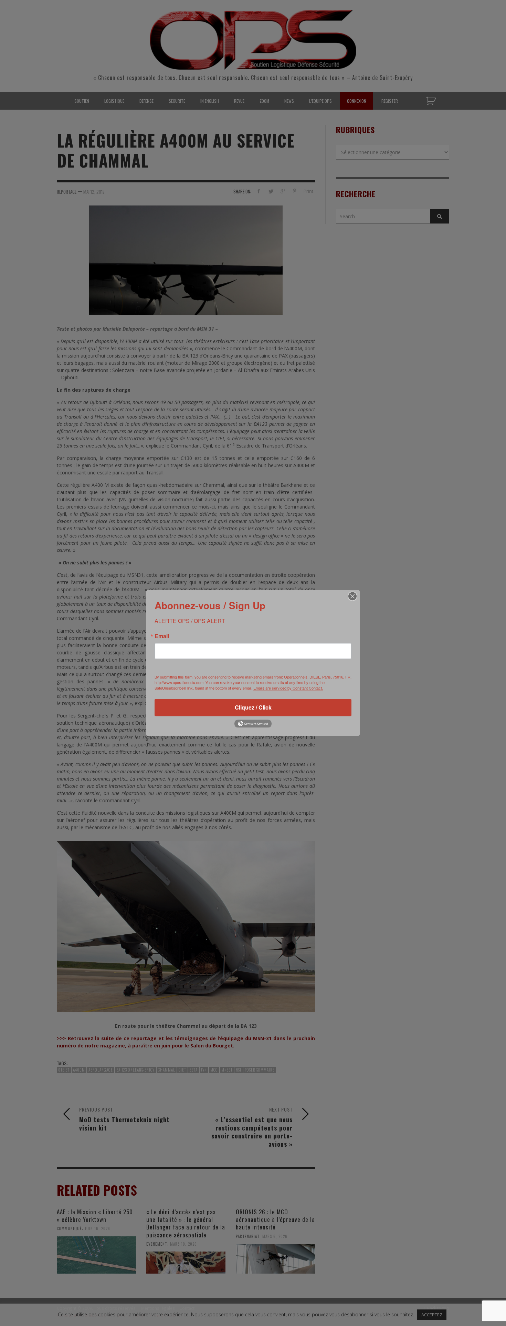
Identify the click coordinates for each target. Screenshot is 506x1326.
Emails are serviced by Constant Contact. (288, 688)
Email (162, 636)
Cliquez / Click (253, 707)
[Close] (352, 596)
